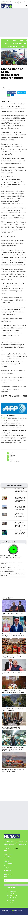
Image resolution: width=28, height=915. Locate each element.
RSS (11, 902)
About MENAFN (8, 863)
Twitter (12, 893)
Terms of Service (8, 854)
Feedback (6, 868)
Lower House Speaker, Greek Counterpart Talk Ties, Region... (11, 727)
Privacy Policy (7, 856)
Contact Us (7, 859)
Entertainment (9, 46)
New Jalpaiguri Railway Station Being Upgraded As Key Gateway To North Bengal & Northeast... (13, 749)
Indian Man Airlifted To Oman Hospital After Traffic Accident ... (20, 508)
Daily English (8, 874)
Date (3, 87)
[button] (20, 2)
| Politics (5, 43)
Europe (14, 40)
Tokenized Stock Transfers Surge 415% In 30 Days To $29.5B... (21, 532)
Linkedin (12, 900)
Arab (21, 40)
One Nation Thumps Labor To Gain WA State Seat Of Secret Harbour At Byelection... (13, 635)
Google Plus (13, 895)
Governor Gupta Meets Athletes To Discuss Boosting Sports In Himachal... (13, 691)
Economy (14, 43)
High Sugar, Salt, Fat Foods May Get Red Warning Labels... (12, 656)
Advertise (6, 861)
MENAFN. (12, 910)
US (5, 40)
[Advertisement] (14, 23)
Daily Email (13, 898)
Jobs (5, 865)
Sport (21, 46)
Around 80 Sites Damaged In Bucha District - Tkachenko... (13, 709)
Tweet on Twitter (22, 92)
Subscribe (15, 885)
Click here (14, 848)
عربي (16, 2)
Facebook (13, 891)
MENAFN (5, 102)
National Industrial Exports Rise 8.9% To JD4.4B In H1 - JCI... (13, 770)
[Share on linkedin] (12, 95)
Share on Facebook (12, 92)
